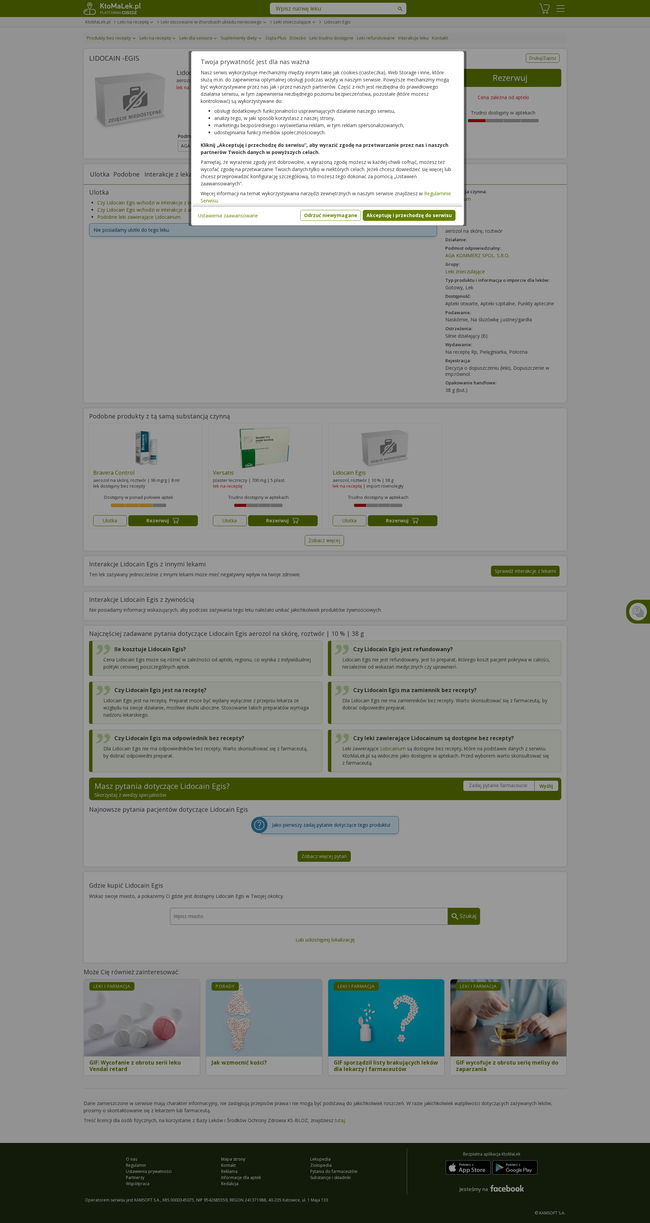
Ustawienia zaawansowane (228, 215)
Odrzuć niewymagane (330, 215)
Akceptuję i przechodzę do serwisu (409, 215)
